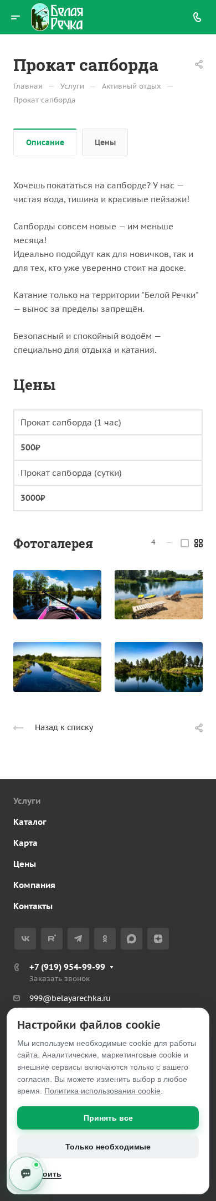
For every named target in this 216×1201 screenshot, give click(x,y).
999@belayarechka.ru (70, 998)
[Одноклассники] (105, 938)
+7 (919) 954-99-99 (67, 967)
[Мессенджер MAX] (131, 938)
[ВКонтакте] (25, 938)
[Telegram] (78, 938)
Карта (25, 843)
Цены (105, 142)
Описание (45, 142)
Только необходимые (108, 1146)
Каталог (30, 822)
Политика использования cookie (102, 1090)
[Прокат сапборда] (57, 594)
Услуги (26, 800)
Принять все (108, 1117)
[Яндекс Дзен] (158, 938)
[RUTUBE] (52, 938)
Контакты (33, 906)
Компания (34, 885)
